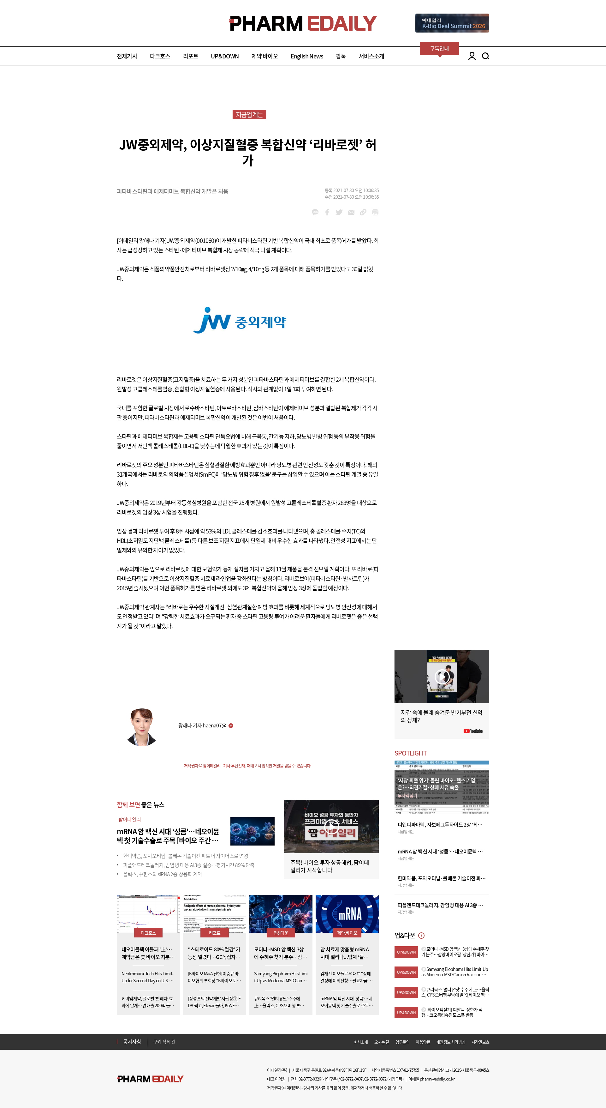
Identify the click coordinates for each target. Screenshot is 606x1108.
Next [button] (155, 1045)
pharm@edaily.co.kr (437, 1079)
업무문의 (402, 1042)
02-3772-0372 (375, 1079)
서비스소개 (371, 56)
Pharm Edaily (150, 1079)
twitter (339, 212)
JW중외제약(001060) (191, 240)
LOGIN (470, 56)
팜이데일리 (129, 819)
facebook (327, 212)
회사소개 (361, 1042)
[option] (202, 1041)
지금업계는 (249, 114)
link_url (363, 212)
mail (351, 212)
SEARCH (485, 56)
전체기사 (127, 56)
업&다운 (281, 933)
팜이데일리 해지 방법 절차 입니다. (184, 1041)
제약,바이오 (347, 933)
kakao (315, 212)
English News (307, 56)
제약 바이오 (265, 56)
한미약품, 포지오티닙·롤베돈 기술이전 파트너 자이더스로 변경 (185, 855)
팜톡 (341, 56)
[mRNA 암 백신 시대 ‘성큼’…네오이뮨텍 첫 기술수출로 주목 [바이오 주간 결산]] (252, 830)
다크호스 (160, 56)
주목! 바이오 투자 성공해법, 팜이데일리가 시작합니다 (329, 866)
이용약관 (423, 1042)
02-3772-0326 (310, 1079)
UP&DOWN (225, 56)
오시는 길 (381, 1042)
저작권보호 (480, 1042)
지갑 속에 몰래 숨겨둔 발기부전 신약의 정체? (442, 716)
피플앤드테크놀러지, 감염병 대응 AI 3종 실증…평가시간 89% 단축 (189, 865)
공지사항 (132, 1041)
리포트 (191, 56)
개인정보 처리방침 (450, 1042)
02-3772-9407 (351, 1079)
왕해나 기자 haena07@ (202, 725)
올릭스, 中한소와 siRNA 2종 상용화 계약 (162, 874)
